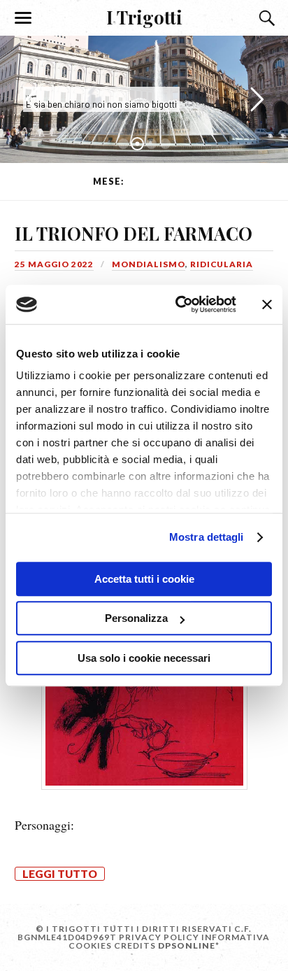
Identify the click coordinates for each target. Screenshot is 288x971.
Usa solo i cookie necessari (144, 658)
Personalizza (136, 618)
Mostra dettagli (206, 537)
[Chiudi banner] (267, 304)
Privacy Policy (159, 937)
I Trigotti (144, 17)
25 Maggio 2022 (54, 264)
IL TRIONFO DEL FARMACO (133, 233)
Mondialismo (148, 264)
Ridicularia (221, 264)
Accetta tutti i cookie (144, 579)
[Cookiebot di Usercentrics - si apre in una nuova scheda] (178, 304)
